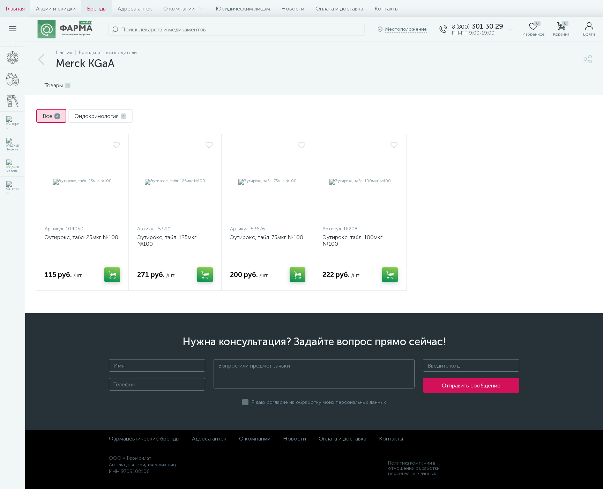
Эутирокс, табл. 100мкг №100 (352, 240)
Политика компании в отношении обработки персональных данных (414, 468)
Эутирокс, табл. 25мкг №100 (81, 237)
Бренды (96, 8)
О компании (179, 8)
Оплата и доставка (339, 8)
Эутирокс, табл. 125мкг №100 (166, 240)
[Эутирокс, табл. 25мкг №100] (82, 181)
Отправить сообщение (471, 385)
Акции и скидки (56, 8)
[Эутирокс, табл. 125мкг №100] (175, 181)
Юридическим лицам (243, 8)
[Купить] (112, 274)
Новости (292, 8)
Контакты (386, 8)
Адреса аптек (135, 8)
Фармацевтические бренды (144, 438)
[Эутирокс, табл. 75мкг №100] (267, 181)
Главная (15, 8)
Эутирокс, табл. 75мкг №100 (266, 237)
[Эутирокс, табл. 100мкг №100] (360, 181)
